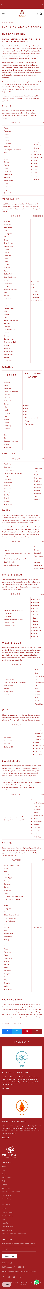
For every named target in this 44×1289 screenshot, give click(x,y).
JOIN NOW (22, 647)
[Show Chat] (37, 1282)
